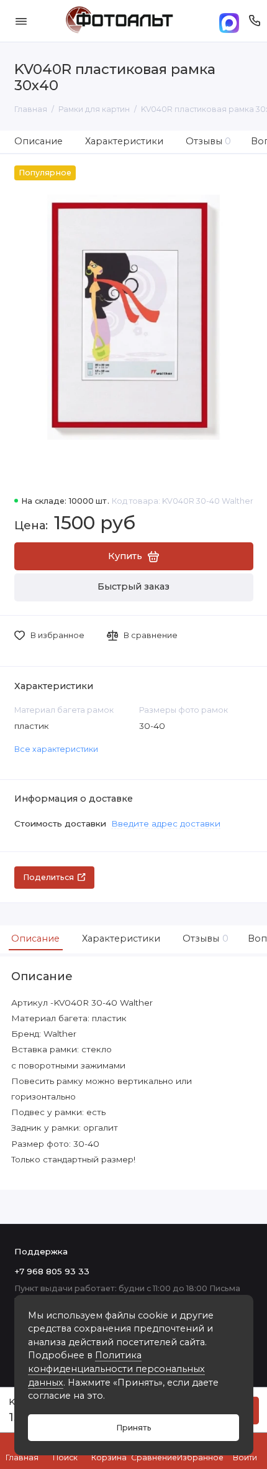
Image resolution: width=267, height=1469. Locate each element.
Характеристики (124, 141)
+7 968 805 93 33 (51, 1271)
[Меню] (21, 21)
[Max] (229, 21)
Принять (134, 1427)
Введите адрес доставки (165, 823)
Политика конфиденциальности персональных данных (116, 1369)
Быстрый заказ (133, 586)
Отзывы (209, 141)
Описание (38, 141)
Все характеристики (56, 749)
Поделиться (48, 877)
